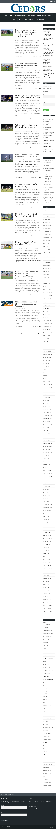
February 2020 (47, 409)
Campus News (31, 15)
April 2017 (46, 492)
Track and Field (47, 770)
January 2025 (47, 256)
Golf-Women (47, 664)
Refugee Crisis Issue (49, 727)
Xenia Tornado (47, 785)
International (47, 682)
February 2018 (47, 467)
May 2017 (46, 489)
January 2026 (47, 225)
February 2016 (47, 532)
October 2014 (47, 575)
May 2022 (46, 338)
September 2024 (48, 268)
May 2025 (46, 243)
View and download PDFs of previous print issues (40, 801)
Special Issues (47, 748)
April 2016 (46, 526)
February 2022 (47, 348)
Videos (45, 776)
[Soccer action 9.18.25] (7, 98)
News (45, 699)
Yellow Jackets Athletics (34, 808)
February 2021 (47, 378)
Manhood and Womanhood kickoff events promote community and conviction (48, 36)
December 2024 (48, 259)
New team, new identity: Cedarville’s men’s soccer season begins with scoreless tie (48, 150)
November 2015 (48, 541)
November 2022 (48, 326)
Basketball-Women (48, 633)
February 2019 (47, 437)
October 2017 (47, 480)
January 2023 (47, 320)
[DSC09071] (7, 275)
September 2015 (48, 547)
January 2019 (47, 440)
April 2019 (46, 430)
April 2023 (46, 311)
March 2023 (47, 314)
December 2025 (48, 228)
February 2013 (47, 615)
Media (14, 19)
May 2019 (46, 427)
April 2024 (46, 280)
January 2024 (47, 289)
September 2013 (48, 612)
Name (44, 94)
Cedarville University (34, 803)
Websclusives (47, 782)
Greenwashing (47, 667)
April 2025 (46, 246)
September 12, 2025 (36, 147)
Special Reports (29, 19)
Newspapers (47, 702)
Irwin (46, 197)
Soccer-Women (47, 739)
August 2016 (47, 516)
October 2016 (47, 510)
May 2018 (46, 458)
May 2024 (46, 277)
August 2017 (47, 486)
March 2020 (47, 406)
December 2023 (48, 292)
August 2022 (47, 335)
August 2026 (47, 210)
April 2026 (46, 216)
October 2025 (47, 234)
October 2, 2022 (37, 326)
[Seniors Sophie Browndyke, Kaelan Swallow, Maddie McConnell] (7, 67)
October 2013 (47, 608)
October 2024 (47, 265)
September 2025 (48, 237)
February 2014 (47, 596)
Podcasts (46, 721)
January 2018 (47, 470)
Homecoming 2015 (48, 673)
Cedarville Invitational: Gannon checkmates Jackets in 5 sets (48, 63)
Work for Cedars (40, 19)
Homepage (46, 676)
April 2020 (46, 403)
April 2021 (46, 372)
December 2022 (48, 323)
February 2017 (47, 498)
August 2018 (47, 455)
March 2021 (47, 375)
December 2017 (48, 473)
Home (6, 15)
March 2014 (47, 593)
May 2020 (46, 400)
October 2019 (47, 421)
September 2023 (48, 302)
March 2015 (47, 559)
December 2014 (48, 569)
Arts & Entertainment (20, 15)
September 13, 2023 (36, 294)
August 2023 (47, 305)
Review (46, 730)
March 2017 (47, 495)
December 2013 (48, 602)
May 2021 (46, 369)
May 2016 (46, 523)
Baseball (46, 627)
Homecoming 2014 (48, 670)
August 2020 (47, 397)
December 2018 (48, 443)
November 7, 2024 (36, 177)
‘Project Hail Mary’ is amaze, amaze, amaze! (49, 170)
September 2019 (48, 424)
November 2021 (48, 357)
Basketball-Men (48, 630)
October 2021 (47, 360)
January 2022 (47, 351)
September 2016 (48, 513)
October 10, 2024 (36, 235)
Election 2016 (47, 652)
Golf (45, 661)
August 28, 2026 (37, 56)
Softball (46, 742)
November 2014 (48, 572)
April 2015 (46, 556)
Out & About (47, 715)
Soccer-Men (47, 736)
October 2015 (47, 544)
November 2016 (48, 507)
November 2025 (48, 231)
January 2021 (47, 381)
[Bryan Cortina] (7, 32)
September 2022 (48, 332)
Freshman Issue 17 (48, 655)
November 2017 (48, 477)
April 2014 (46, 590)
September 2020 (48, 394)
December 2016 (48, 504)
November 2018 (48, 446)
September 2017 (48, 483)
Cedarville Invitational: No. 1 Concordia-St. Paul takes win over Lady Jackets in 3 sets (48, 53)
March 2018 (47, 464)
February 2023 (47, 317)
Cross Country (47, 645)
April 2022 (46, 341)
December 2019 (48, 415)
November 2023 (48, 295)
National (46, 696)
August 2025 (47, 240)
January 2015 (47, 565)
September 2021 (48, 363)
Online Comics (47, 708)
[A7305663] (7, 188)
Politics (46, 724)
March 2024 (47, 283)
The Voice (46, 767)
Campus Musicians (48, 636)
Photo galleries (47, 718)
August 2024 (47, 271)
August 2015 (47, 550)
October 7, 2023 (37, 264)
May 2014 (46, 587)
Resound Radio (32, 806)
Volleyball (46, 779)
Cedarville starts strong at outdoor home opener (48, 164)
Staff (11, 15)
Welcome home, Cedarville (48, 44)
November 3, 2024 (36, 207)
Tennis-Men (47, 761)
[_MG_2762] (7, 127)
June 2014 (46, 584)
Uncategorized (47, 773)
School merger (47, 733)
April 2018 (46, 461)
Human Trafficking (48, 679)
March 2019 (47, 434)
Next (38, 333)
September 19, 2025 (36, 118)
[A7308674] (7, 217)
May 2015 (46, 553)
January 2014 (47, 599)
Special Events (47, 745)
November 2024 (48, 262)
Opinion (21, 19)
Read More (19, 56)
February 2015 (47, 562)
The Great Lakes (48, 764)
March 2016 (47, 529)
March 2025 (47, 249)
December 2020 (48, 384)
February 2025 (47, 253)
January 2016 (47, 535)
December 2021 (48, 354)
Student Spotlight (48, 758)
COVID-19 (46, 642)
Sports (49, 15)
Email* (44, 102)
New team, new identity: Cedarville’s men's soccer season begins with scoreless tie (48, 74)
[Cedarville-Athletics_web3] (7, 303)
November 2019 (48, 418)
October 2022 (47, 329)
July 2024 (46, 274)
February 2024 (47, 286)
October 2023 (47, 299)
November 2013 (48, 605)
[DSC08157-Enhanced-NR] (7, 158)
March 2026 (47, 219)
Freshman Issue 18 (48, 658)
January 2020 (47, 412)
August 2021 (47, 366)
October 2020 (47, 391)
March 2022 (47, 345)
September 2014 (48, 578)
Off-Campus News (41, 15)
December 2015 (48, 538)
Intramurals (47, 685)
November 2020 (48, 388)
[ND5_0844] (7, 245)
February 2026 (47, 222)
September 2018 (48, 452)
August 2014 (47, 581)
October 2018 (47, 449)
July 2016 (46, 519)
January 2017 (47, 501)
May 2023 (46, 308)
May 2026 (46, 213)
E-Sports (46, 649)
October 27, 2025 (36, 88)
